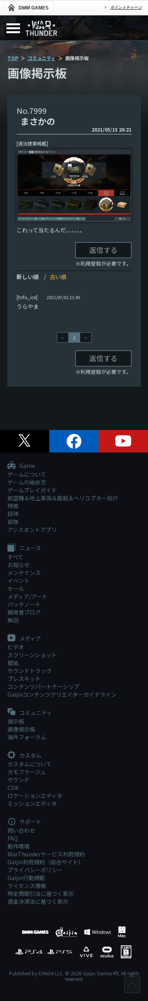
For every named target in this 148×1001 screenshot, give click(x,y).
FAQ (12, 838)
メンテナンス (24, 572)
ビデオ (15, 647)
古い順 (58, 277)
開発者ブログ (24, 612)
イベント (18, 580)
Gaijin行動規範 (26, 877)
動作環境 (18, 846)
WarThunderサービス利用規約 (46, 854)
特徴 (13, 506)
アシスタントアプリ (32, 529)
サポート (29, 822)
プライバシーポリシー (35, 870)
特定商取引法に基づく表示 (40, 893)
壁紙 (13, 662)
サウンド (18, 779)
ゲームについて (26, 474)
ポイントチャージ (126, 7)
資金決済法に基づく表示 (37, 901)
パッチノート (24, 604)
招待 (13, 514)
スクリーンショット (32, 655)
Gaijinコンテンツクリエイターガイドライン (61, 694)
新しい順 (28, 277)
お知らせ (18, 564)
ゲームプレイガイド (32, 490)
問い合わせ (21, 830)
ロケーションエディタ (34, 795)
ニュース (29, 548)
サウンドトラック (29, 670)
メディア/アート (27, 596)
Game (26, 466)
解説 (13, 620)
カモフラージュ (26, 772)
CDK (13, 787)
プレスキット (24, 678)
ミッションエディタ (32, 803)
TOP (12, 58)
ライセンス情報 (26, 885)
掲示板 (15, 721)
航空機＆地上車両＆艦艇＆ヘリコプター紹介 (62, 498)
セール (15, 588)
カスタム (29, 755)
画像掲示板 (21, 729)
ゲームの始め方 (26, 482)
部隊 (13, 521)
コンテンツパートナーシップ (43, 686)
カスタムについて (29, 764)
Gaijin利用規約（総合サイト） (45, 862)
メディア (29, 638)
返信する (103, 250)
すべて (15, 557)
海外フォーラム (26, 737)
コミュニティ (42, 58)
